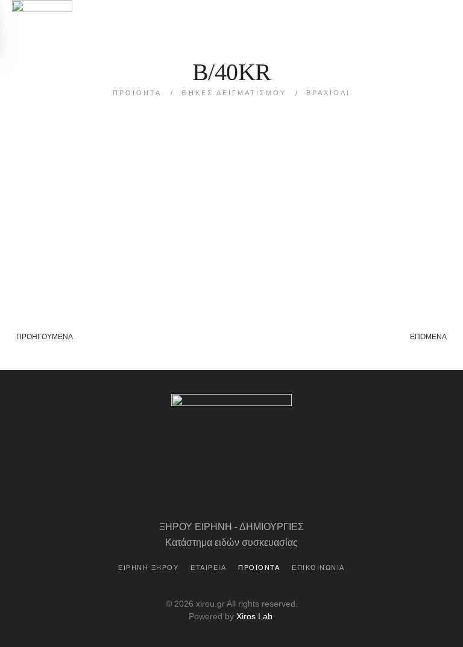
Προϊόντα (259, 567)
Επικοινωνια (318, 567)
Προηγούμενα (44, 337)
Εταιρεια (208, 567)
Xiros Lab (254, 616)
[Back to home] (42, 28)
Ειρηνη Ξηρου (148, 567)
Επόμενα (428, 337)
